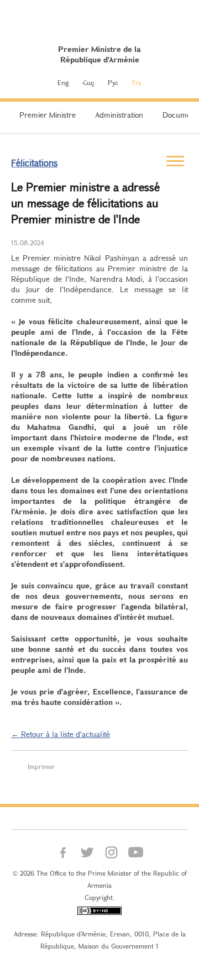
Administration (119, 114)
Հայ (88, 82)
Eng (63, 82)
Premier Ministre (47, 114)
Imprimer (41, 766)
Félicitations (34, 162)
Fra (137, 82)
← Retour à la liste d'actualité (60, 734)
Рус (113, 82)
